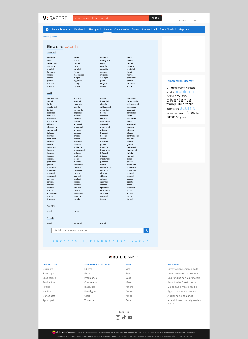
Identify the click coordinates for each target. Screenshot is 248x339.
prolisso (181, 96)
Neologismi (95, 29)
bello (196, 113)
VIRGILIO (81, 332)
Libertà (88, 269)
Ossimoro (48, 269)
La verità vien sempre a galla (182, 269)
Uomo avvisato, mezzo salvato (183, 273)
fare (189, 112)
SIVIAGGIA (159, 332)
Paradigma (90, 291)
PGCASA (119, 332)
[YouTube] (130, 317)
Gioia (87, 295)
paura (183, 117)
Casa (128, 277)
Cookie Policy (88, 336)
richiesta (190, 87)
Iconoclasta (49, 295)
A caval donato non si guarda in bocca (184, 302)
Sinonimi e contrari (61, 29)
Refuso (46, 286)
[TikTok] (124, 317)
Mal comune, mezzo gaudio (182, 286)
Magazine (184, 29)
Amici (129, 295)
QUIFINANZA (169, 332)
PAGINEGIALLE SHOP (107, 332)
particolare (180, 113)
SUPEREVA (191, 332)
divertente (178, 99)
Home (47, 29)
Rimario (107, 29)
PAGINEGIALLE (91, 332)
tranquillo (174, 104)
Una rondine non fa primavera (183, 277)
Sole (128, 273)
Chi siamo (61, 336)
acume (187, 107)
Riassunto (89, 286)
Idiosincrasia (49, 277)
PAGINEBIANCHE (130, 332)
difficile (188, 104)
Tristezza (89, 300)
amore (173, 117)
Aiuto (114, 336)
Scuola (135, 29)
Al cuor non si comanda (180, 295)
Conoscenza (90, 282)
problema (184, 91)
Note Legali (70, 336)
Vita (128, 269)
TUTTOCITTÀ (143, 332)
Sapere (58, 18)
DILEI (152, 332)
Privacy (78, 336)
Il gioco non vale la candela (181, 291)
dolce (170, 96)
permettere (172, 108)
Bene (128, 300)
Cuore (129, 291)
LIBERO (73, 332)
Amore (129, 286)
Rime (54, 36)
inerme (170, 113)
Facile (87, 273)
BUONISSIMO (180, 332)
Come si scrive (121, 29)
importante (179, 87)
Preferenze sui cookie (102, 336)
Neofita (47, 291)
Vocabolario (80, 29)
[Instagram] (118, 317)
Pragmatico (90, 277)
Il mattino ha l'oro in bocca (181, 282)
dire (169, 87)
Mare (128, 282)
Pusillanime (49, 282)
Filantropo (48, 273)
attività (170, 92)
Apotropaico (49, 300)
